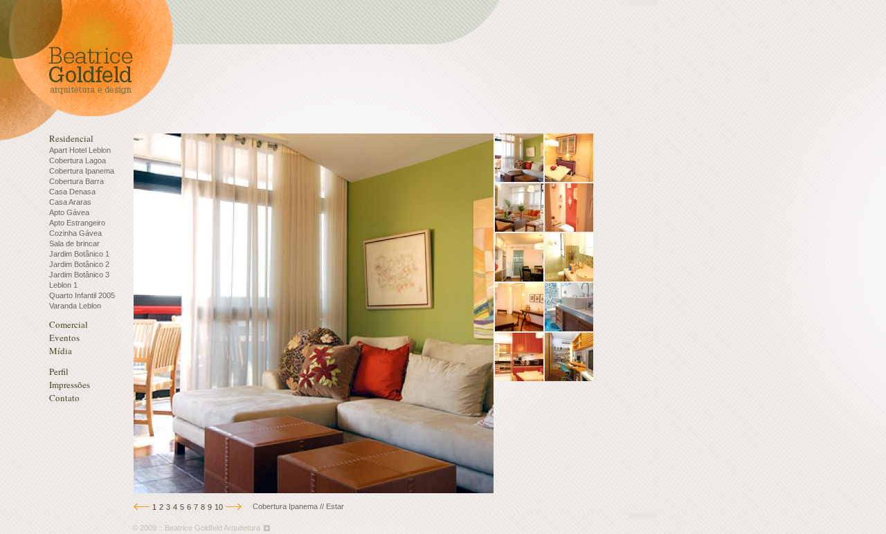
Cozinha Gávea (75, 233)
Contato (64, 398)
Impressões (69, 384)
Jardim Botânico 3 (79, 274)
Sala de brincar (74, 243)
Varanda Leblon (75, 306)
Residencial (71, 138)
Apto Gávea (69, 212)
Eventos (64, 337)
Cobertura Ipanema (81, 171)
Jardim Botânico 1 (79, 254)
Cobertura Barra (76, 181)
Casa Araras (70, 202)
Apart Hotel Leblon (80, 150)
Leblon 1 (63, 285)
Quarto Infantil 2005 (82, 295)
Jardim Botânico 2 (79, 264)
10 (219, 507)
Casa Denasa (72, 191)
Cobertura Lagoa (77, 160)
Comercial (68, 324)
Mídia (60, 350)
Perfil (59, 371)
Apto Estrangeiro (77, 223)
